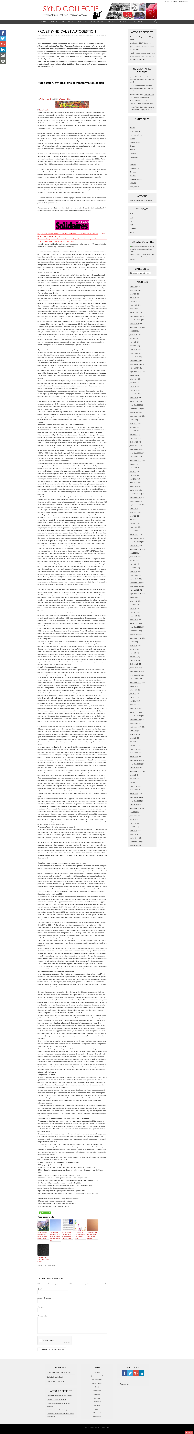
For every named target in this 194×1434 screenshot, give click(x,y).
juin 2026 (133, 294)
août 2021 (133, 508)
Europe (132, 146)
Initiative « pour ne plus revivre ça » (142, 53)
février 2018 (134, 664)
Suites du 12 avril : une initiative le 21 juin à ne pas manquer (92, 1235)
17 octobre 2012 (65, 99)
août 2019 (133, 597)
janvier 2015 (134, 793)
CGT (131, 217)
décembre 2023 (135, 405)
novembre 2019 (135, 586)
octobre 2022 (134, 457)
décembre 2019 (135, 582)
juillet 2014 (133, 816)
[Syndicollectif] (97, 11)
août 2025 (133, 331)
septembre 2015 (135, 771)
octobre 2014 (134, 805)
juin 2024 (133, 383)
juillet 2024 (133, 379)
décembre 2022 (135, 449)
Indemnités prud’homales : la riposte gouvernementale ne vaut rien (55, 1236)
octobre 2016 (134, 723)
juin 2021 (133, 516)
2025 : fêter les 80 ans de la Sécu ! (59, 1373)
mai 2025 (133, 342)
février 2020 (134, 575)
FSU (131, 225)
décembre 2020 (135, 538)
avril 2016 (133, 745)
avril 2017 (133, 701)
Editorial (43, 21)
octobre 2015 (134, 768)
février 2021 (134, 531)
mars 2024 (133, 394)
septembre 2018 (135, 638)
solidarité (133, 183)
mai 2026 (133, 298)
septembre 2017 (135, 682)
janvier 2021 (134, 534)
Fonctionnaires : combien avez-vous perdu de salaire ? (142, 79)
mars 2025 (133, 349)
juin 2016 (133, 738)
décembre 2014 (135, 797)
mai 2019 (133, 608)
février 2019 (134, 619)
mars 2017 (133, 705)
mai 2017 (133, 697)
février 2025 (134, 353)
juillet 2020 (133, 557)
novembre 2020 (135, 542)
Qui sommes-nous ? (97, 1376)
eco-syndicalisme (136, 135)
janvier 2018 (134, 668)
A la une (132, 124)
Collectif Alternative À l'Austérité (141, 200)
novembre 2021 (135, 497)
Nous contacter (97, 1379)
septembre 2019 (135, 594)
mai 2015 (133, 779)
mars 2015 (133, 786)
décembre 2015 (135, 760)
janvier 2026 (134, 312)
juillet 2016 (133, 734)
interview (133, 161)
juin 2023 (133, 427)
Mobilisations (97, 21)
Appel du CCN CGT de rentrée (140, 43)
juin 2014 (133, 819)
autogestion (74, 35)
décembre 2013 (135, 842)
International (139, 21)
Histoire (111, 21)
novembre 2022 (135, 453)
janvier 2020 (134, 579)
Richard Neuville (46, 99)
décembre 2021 (135, 494)
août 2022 (133, 464)
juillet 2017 (133, 690)
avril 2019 (133, 612)
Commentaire (42, 1316)
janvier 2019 (134, 623)
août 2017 (133, 686)
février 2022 (134, 486)
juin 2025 (133, 338)
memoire (133, 164)
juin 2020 (133, 560)
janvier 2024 (134, 401)
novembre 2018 (135, 631)
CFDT (132, 214)
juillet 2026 (133, 290)
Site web (40, 1307)
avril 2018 (133, 657)
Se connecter (97, 1416)
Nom (39, 1289)
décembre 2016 (135, 716)
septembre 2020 (135, 549)
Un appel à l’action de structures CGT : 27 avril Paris (80, 1235)
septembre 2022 (135, 460)
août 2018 (133, 642)
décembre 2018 (135, 627)
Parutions (124, 21)
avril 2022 (133, 479)
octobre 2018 (134, 634)
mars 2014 (133, 830)
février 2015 (134, 790)
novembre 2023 (135, 409)
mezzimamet (41, 38)
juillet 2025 (133, 335)
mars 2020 (133, 571)
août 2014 (133, 812)
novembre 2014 (135, 801)
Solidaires (82, 35)
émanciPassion (135, 142)
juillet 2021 (133, 512)
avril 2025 (133, 346)
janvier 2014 (134, 838)
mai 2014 (133, 823)
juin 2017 (133, 694)
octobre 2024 (134, 368)
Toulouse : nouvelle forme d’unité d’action (43, 1259)
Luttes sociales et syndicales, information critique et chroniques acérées (142, 256)
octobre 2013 (134, 845)
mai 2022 (133, 475)
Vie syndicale (67, 21)
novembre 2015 (135, 764)
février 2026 (134, 309)
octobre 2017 (134, 679)
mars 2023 (133, 438)
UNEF (132, 232)
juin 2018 (133, 649)
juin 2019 (133, 605)
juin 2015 (133, 775)
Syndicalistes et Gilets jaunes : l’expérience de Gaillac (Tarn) (42, 1235)
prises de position (136, 179)
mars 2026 (133, 305)
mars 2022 (133, 483)
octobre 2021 (134, 501)
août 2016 (133, 731)
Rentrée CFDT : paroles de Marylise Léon (59, 1396)
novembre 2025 (135, 320)
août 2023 (133, 420)
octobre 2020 (134, 545)
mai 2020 (133, 564)
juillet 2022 (133, 468)
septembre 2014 (135, 808)
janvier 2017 (134, 712)
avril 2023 (133, 434)
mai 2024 (133, 386)
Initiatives (82, 21)
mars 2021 (133, 527)
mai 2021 (133, 520)
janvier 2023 (134, 446)
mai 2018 (133, 653)
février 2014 (134, 834)
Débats (54, 21)
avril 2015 (133, 782)
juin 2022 (133, 471)
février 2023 (134, 442)
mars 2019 (133, 616)
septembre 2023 (135, 416)
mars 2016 (133, 749)
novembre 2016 (135, 719)
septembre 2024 (135, 372)
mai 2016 (133, 742)
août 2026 (133, 286)
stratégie (89, 35)
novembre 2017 (135, 675)
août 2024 (133, 375)
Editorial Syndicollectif (55, 1377)
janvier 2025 (134, 357)
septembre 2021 (135, 505)
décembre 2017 (135, 671)
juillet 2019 (133, 601)
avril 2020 (133, 568)
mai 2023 (133, 431)
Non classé (133, 172)
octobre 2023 (134, 412)
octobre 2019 (134, 590)
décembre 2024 (135, 360)
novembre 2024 (135, 364)
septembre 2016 (135, 727)
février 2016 (134, 753)
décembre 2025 (135, 316)
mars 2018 (133, 660)
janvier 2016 (134, 756)
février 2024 (134, 397)
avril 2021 (133, 523)
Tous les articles (97, 1383)
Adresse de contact (44, 1298)
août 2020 (133, 553)
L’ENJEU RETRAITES (55, 1381)
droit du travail (135, 131)
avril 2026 (133, 301)
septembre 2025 (135, 327)
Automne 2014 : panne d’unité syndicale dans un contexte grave (67, 1235)
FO (131, 221)
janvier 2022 (134, 490)
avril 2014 (133, 827)
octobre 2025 (134, 323)
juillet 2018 (133, 645)
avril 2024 (133, 390)
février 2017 (134, 708)
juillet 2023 (133, 423)
